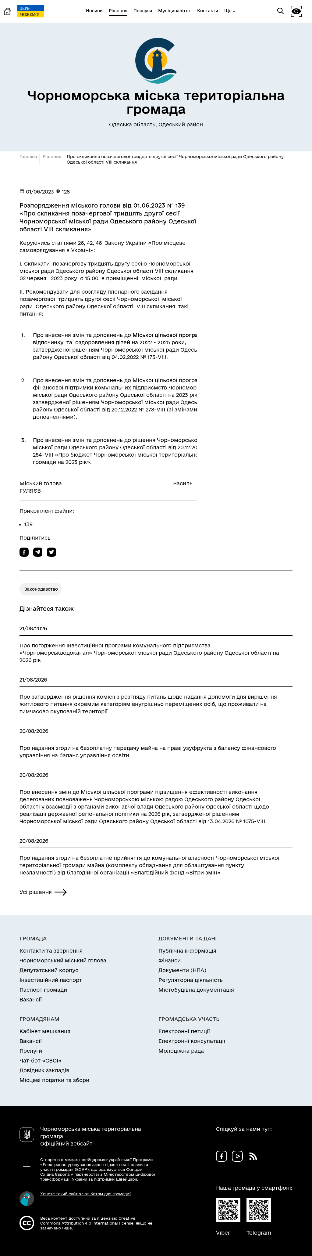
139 (28, 524)
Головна (28, 156)
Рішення (52, 156)
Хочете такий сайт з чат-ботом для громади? (85, 1194)
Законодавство (41, 589)
